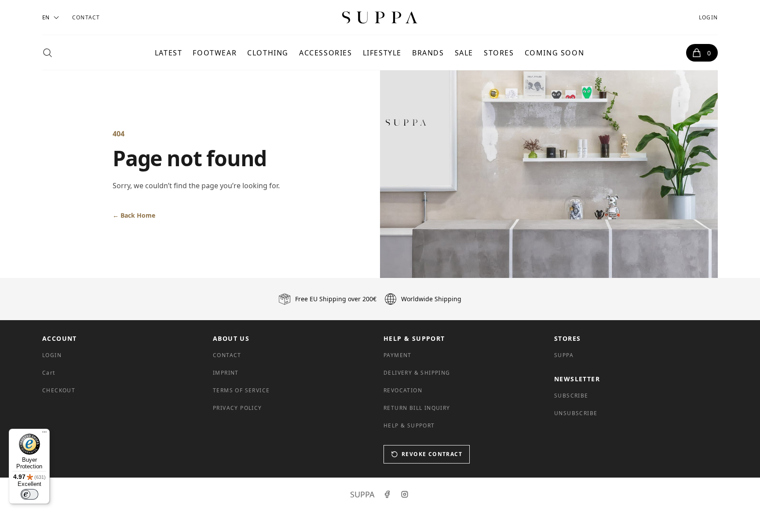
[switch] (29, 494)
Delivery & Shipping (417, 372)
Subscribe (571, 395)
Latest (169, 53)
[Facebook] (387, 494)
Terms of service (241, 390)
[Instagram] (404, 494)
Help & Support (409, 425)
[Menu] (44, 434)
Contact (86, 17)
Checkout (58, 390)
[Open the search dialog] (47, 53)
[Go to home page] (380, 17)
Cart (48, 372)
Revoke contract (432, 454)
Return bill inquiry (417, 408)
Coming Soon (555, 53)
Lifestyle (382, 53)
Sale (464, 53)
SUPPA (564, 355)
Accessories (325, 53)
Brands (428, 53)
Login (708, 17)
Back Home (134, 215)
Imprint (226, 372)
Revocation (403, 390)
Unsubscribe (575, 413)
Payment (398, 355)
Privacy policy (237, 408)
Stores (499, 53)
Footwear (215, 53)
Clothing (268, 53)
